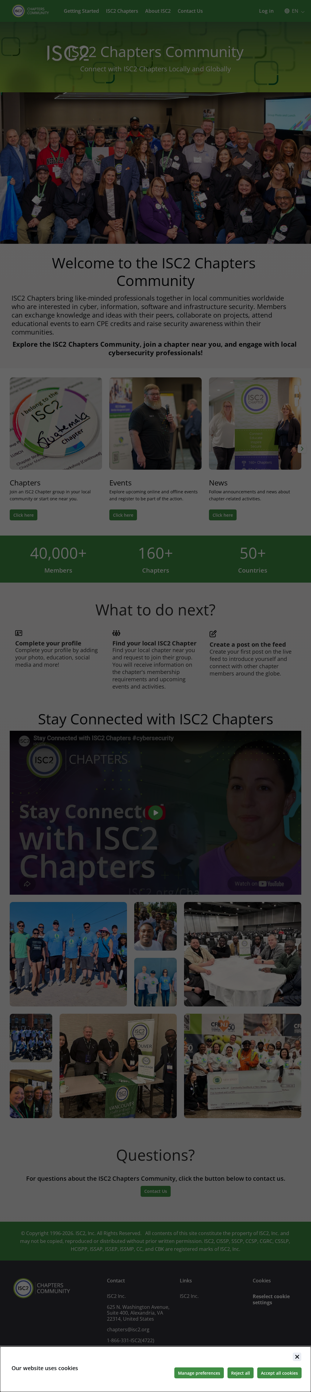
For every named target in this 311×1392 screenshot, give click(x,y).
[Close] (297, 1357)
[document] (155, 1369)
